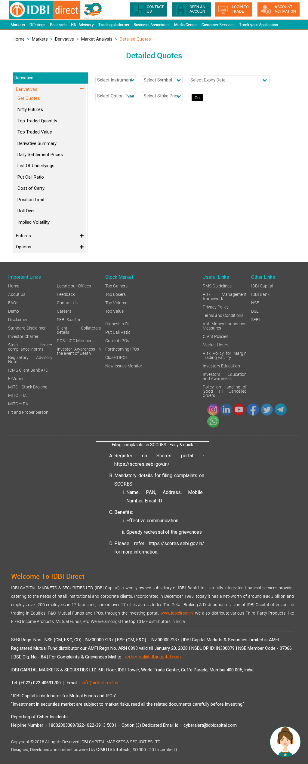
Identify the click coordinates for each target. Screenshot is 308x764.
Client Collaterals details (79, 329)
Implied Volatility (33, 222)
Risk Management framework (225, 296)
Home (19, 39)
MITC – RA (18, 403)
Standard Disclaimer (27, 327)
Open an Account (198, 9)
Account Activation (285, 9)
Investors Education (221, 365)
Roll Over (26, 210)
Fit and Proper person (28, 411)
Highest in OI (117, 323)
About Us (16, 293)
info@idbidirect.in (100, 683)
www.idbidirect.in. (177, 613)
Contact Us (67, 302)
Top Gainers (116, 285)
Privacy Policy (216, 306)
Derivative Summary (37, 143)
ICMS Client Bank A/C (28, 369)
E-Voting (16, 378)
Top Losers (115, 293)
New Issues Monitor (123, 365)
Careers (64, 310)
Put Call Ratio (30, 177)
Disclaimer (17, 319)
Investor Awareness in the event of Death (79, 350)
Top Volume (116, 302)
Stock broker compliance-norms (30, 346)
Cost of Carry (31, 188)
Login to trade (240, 9)
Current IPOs (117, 340)
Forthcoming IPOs (122, 348)
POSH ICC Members (75, 340)
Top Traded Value (34, 132)
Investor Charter (23, 336)
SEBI (255, 319)
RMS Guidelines (217, 285)
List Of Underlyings (35, 165)
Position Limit (31, 199)
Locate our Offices (74, 285)
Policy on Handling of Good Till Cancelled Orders (225, 390)
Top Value (114, 310)
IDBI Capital (262, 285)
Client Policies (215, 336)
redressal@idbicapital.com (153, 657)
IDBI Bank (260, 293)
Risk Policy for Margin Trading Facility (225, 355)
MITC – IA (17, 394)
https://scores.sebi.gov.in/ (142, 464)
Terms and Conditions (223, 315)
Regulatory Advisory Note (30, 359)
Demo (13, 310)
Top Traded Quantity (37, 121)
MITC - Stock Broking (28, 386)
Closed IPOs (116, 357)
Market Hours (215, 344)
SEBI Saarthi (68, 319)
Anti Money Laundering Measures (225, 325)
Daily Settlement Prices (40, 154)
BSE (255, 310)
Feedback (66, 293)
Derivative (64, 39)
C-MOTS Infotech (112, 749)
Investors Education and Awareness (225, 376)
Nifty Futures (30, 109)
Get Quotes (28, 98)
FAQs (13, 302)
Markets (40, 39)
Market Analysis (96, 39)
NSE (255, 302)
